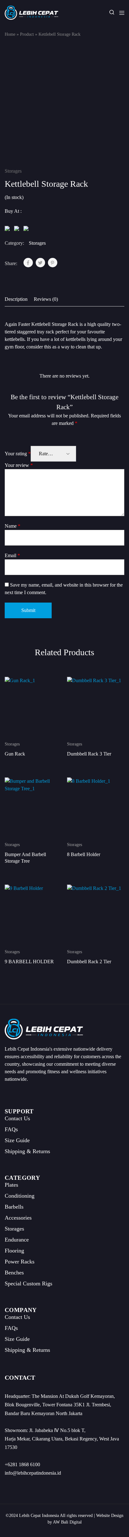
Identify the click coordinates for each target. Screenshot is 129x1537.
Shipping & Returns (27, 1151)
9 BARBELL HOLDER (29, 961)
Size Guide (17, 1140)
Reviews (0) (46, 299)
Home (10, 34)
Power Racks (19, 1261)
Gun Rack (15, 753)
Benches (14, 1272)
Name (12, 526)
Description (16, 299)
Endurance (17, 1239)
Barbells (14, 1207)
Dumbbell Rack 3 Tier (89, 753)
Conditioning (19, 1196)
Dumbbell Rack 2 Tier (89, 961)
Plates (11, 1185)
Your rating (18, 453)
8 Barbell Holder (83, 854)
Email (12, 555)
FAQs (11, 1129)
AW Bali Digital (67, 1522)
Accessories (18, 1218)
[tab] (18, 299)
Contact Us (17, 1118)
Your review (19, 465)
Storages (13, 171)
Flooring (14, 1250)
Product (27, 34)
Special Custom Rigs (28, 1283)
